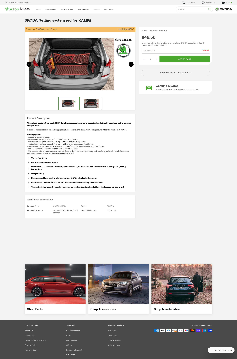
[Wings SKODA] (17, 9)
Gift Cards (70, 355)
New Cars (112, 331)
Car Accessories (73, 331)
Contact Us (29, 335)
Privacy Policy (31, 345)
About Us (29, 331)
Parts (68, 335)
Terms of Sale (30, 350)
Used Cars (112, 335)
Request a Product (74, 350)
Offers (69, 345)
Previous (29, 64)
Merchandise (71, 340)
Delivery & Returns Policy (35, 340)
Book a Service (114, 340)
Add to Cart (184, 59)
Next (131, 64)
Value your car (114, 345)
